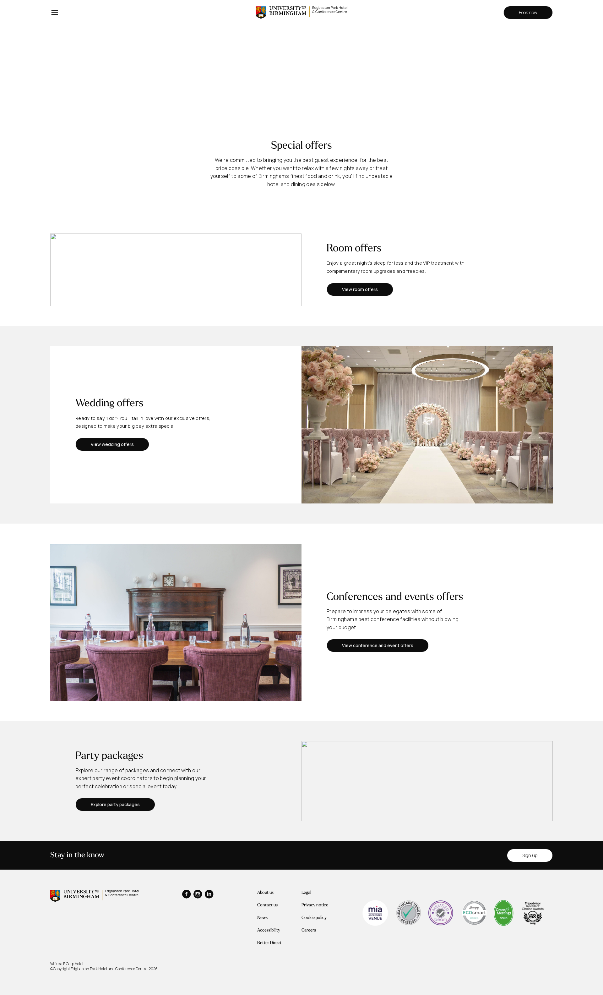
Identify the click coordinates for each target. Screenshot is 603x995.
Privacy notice (315, 905)
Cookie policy (314, 917)
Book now (528, 12)
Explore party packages (115, 804)
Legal (306, 892)
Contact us (267, 905)
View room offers (360, 289)
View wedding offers (112, 444)
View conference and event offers (377, 645)
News (262, 917)
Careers (309, 930)
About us (265, 892)
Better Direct (269, 943)
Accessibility (268, 930)
